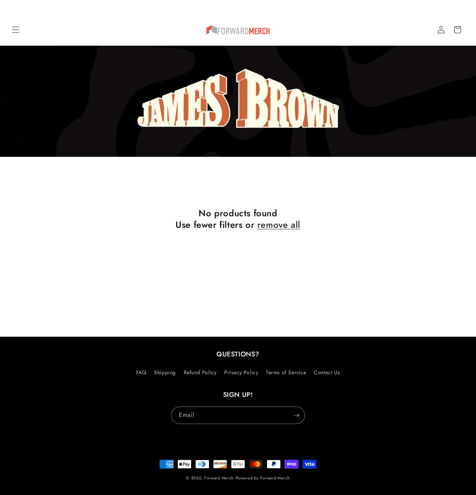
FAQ (141, 372)
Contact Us (327, 372)
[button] (15, 30)
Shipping (165, 372)
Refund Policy (200, 372)
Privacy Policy (241, 372)
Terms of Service (286, 372)
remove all (278, 224)
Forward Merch (219, 478)
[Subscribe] (296, 415)
